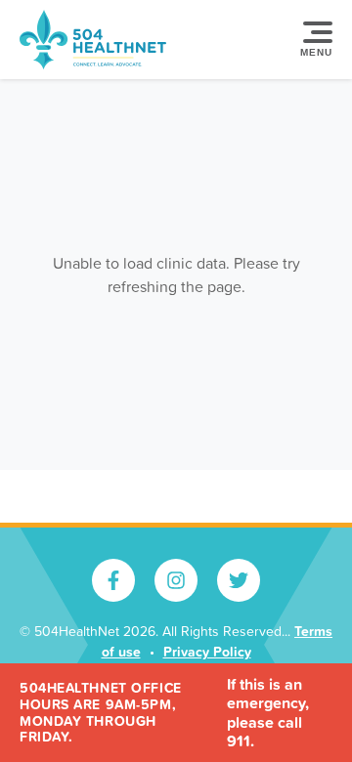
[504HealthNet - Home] (93, 39)
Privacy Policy (207, 651)
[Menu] (312, 40)
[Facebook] (113, 580)
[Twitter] (238, 580)
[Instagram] (176, 580)
